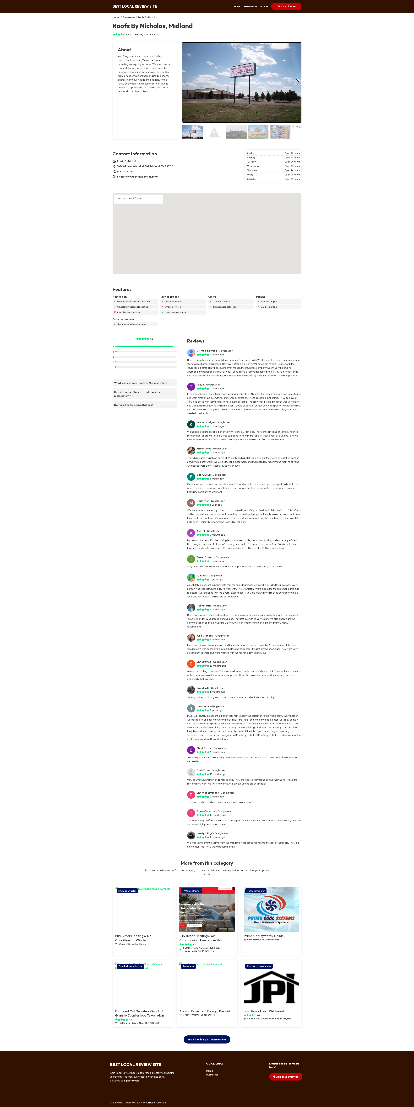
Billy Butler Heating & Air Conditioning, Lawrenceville (200, 938)
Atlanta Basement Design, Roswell (204, 1011)
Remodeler (188, 966)
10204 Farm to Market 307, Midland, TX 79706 (145, 166)
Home (237, 6)
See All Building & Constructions (207, 1039)
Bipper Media (132, 1080)
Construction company (259, 966)
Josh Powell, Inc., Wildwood (264, 1011)
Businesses (250, 6)
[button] (297, 82)
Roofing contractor (145, 34)
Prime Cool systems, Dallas (263, 936)
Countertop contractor (130, 966)
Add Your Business (287, 6)
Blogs (264, 6)
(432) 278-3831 (126, 171)
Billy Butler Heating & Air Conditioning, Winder (133, 938)
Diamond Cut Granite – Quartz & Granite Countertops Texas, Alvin (139, 1013)
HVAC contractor (127, 890)
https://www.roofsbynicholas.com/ (137, 176)
